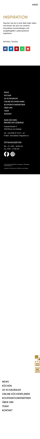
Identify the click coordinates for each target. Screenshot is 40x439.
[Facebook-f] (6, 154)
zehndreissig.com (8, 165)
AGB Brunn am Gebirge (22, 168)
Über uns (8, 107)
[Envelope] (37, 370)
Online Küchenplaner (14, 101)
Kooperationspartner (14, 104)
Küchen (7, 95)
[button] (5, 48)
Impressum (6, 168)
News (6, 92)
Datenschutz (13, 168)
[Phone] (37, 357)
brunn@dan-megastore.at (19, 136)
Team (6, 110)
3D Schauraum (11, 98)
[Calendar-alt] (37, 363)
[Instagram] (12, 154)
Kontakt (8, 113)
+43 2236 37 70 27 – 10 (16, 133)
